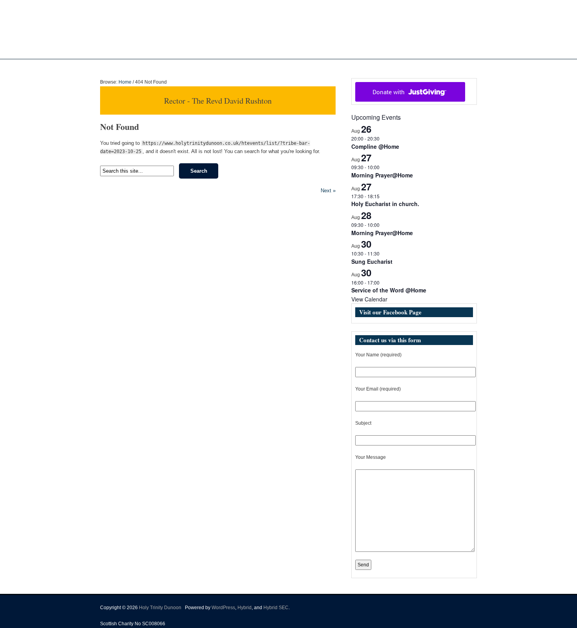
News (271, 67)
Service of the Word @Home (388, 290)
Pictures (303, 67)
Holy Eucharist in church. (385, 204)
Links (360, 67)
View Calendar (369, 299)
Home (218, 67)
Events (329, 67)
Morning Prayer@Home (382, 175)
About (241, 67)
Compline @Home (375, 146)
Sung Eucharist (372, 261)
